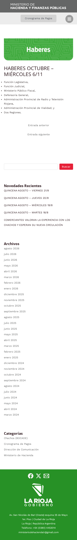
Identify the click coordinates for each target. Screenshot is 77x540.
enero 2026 (11, 288)
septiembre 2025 (15, 311)
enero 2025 (11, 357)
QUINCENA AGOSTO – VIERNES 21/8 (26, 190)
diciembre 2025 (14, 294)
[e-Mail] (46, 476)
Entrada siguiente (38, 134)
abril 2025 (10, 340)
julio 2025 (10, 322)
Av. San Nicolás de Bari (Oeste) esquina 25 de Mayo (38, 515)
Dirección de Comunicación (21, 449)
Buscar (66, 166)
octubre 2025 (12, 305)
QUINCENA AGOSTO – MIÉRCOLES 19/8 (28, 205)
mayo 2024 (11, 403)
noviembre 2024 (14, 368)
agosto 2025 (11, 317)
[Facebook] (30, 476)
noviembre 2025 (14, 300)
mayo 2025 (11, 334)
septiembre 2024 (15, 380)
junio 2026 (10, 259)
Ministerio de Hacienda (18, 455)
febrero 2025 (12, 351)
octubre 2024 (12, 374)
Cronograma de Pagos (17, 443)
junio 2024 (10, 397)
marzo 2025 (11, 345)
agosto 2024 (11, 385)
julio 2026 (10, 253)
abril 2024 (10, 409)
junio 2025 (10, 328)
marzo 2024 (11, 414)
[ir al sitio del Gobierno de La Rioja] (38, 494)
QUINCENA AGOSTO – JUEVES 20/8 (26, 197)
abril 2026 (10, 271)
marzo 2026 (11, 277)
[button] (38, 18)
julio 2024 (10, 391)
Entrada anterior (38, 125)
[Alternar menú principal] (69, 19)
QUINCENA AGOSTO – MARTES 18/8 (26, 212)
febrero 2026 (12, 282)
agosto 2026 (11, 248)
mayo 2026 (11, 265)
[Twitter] (38, 476)
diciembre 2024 (14, 362)
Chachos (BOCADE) (16, 438)
